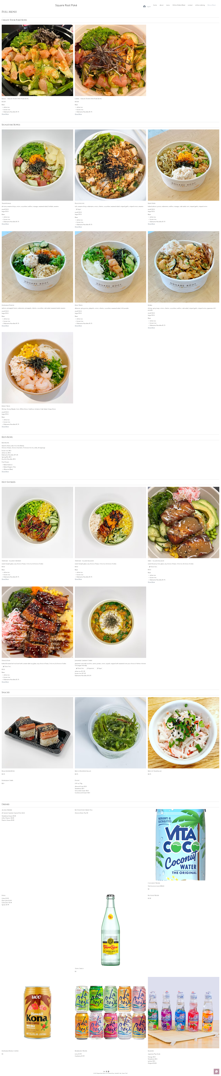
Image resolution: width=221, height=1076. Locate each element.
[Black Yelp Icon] (104, 1071)
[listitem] (6, 107)
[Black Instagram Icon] (108, 1071)
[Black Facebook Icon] (106, 1071)
